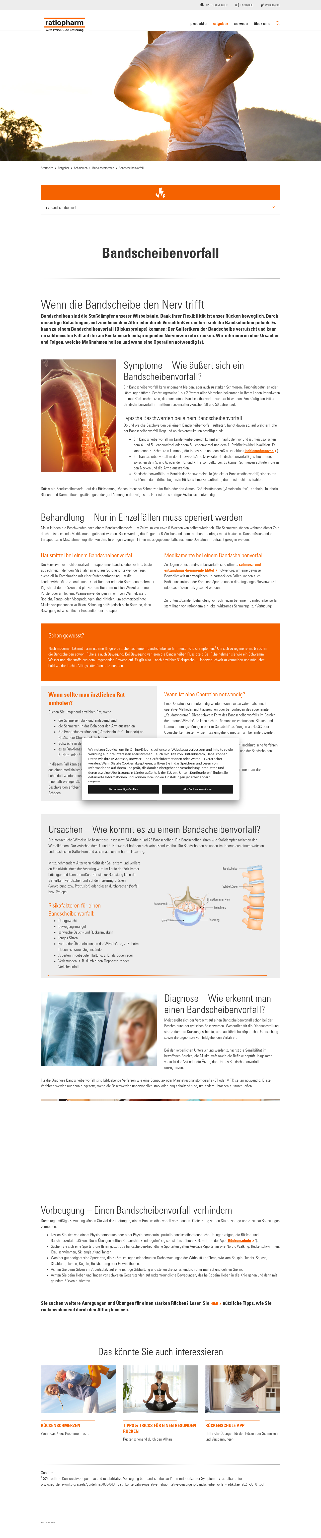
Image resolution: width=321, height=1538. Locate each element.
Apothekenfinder (216, 5)
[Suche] (278, 23)
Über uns (262, 23)
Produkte (198, 23)
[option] (78, 1402)
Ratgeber (220, 23)
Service (241, 23)
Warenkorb (272, 5)
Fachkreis (246, 5)
